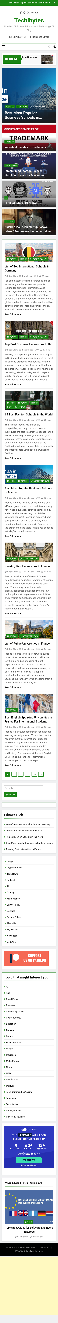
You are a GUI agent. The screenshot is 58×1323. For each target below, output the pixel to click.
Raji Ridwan (22, 1236)
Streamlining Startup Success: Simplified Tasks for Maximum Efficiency (24, 175)
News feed (12, 935)
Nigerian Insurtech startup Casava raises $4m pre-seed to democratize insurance (27, 231)
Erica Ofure (12, 275)
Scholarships (12, 1079)
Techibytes (29, 20)
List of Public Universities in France (27, 643)
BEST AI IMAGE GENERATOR (22, 203)
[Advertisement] (29, 1286)
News (9, 1067)
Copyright (11, 942)
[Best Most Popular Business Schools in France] (29, 95)
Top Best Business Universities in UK (28, 344)
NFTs (8, 1073)
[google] (32, 12)
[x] (28, 12)
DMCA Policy (13, 905)
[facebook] (20, 12)
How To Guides (13, 1042)
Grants (9, 1036)
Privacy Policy (14, 917)
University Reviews (38, 259)
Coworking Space (14, 1011)
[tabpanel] (29, 1214)
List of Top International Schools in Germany (28, 824)
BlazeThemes (35, 1251)
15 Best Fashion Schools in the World (29, 414)
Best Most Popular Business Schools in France (28, 3)
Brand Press (12, 999)
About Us (11, 923)
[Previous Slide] (50, 2)
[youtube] (36, 12)
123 (34, 774)
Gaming (10, 892)
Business (10, 106)
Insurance (11, 1055)
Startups (10, 221)
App (8, 993)
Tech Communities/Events (19, 1092)
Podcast (11, 880)
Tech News (12, 874)
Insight (23, 259)
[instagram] (24, 12)
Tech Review (11, 165)
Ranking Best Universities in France (27, 566)
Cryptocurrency (14, 867)
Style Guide (12, 929)
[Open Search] (49, 47)
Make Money (13, 898)
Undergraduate (13, 1110)
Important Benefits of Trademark (25, 147)
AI (6, 198)
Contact (11, 911)
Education (22, 106)
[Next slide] (54, 2)
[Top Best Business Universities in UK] (42, 61)
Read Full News (12, 314)
